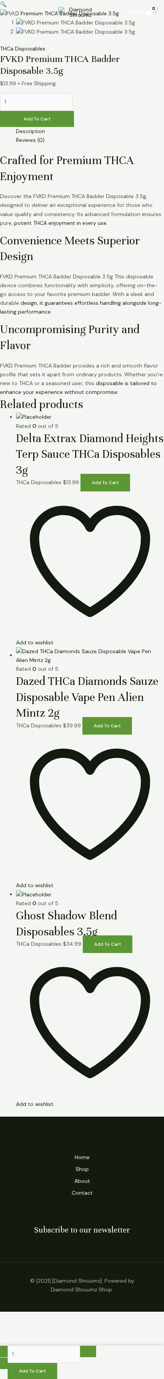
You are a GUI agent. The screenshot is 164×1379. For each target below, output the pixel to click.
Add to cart (37, 119)
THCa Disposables (22, 48)
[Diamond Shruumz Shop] (77, 12)
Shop (82, 1169)
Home (82, 1157)
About (82, 1180)
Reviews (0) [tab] (30, 140)
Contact (82, 1192)
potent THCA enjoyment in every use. (61, 223)
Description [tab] (30, 131)
